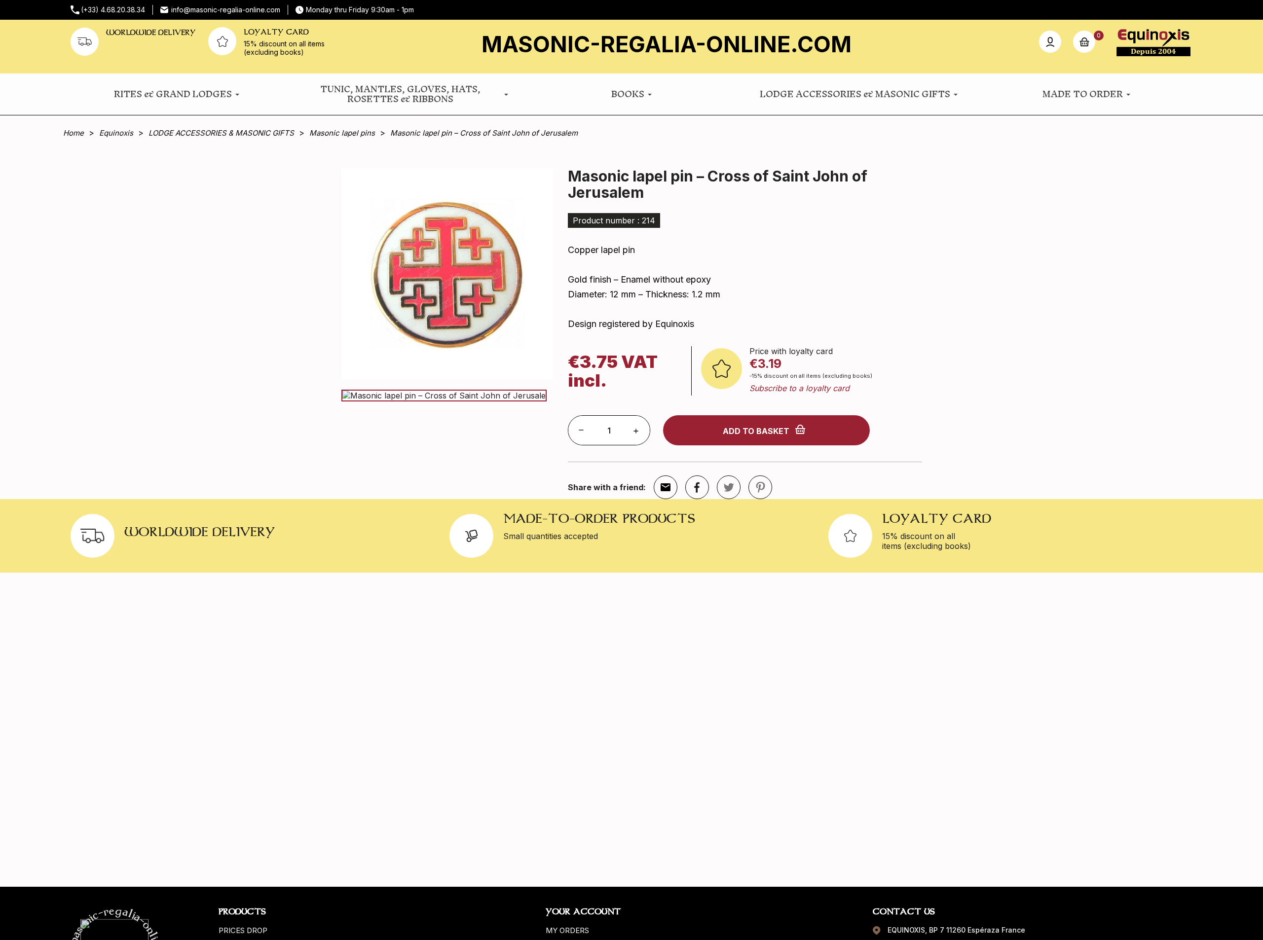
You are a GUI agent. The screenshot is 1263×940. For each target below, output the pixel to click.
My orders (567, 930)
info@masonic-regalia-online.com (225, 9)
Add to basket (756, 431)
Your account (583, 911)
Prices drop (243, 930)
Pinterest (760, 487)
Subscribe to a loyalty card (799, 388)
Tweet (728, 487)
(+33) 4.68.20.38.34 (113, 9)
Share (697, 487)
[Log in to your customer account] (1050, 42)
